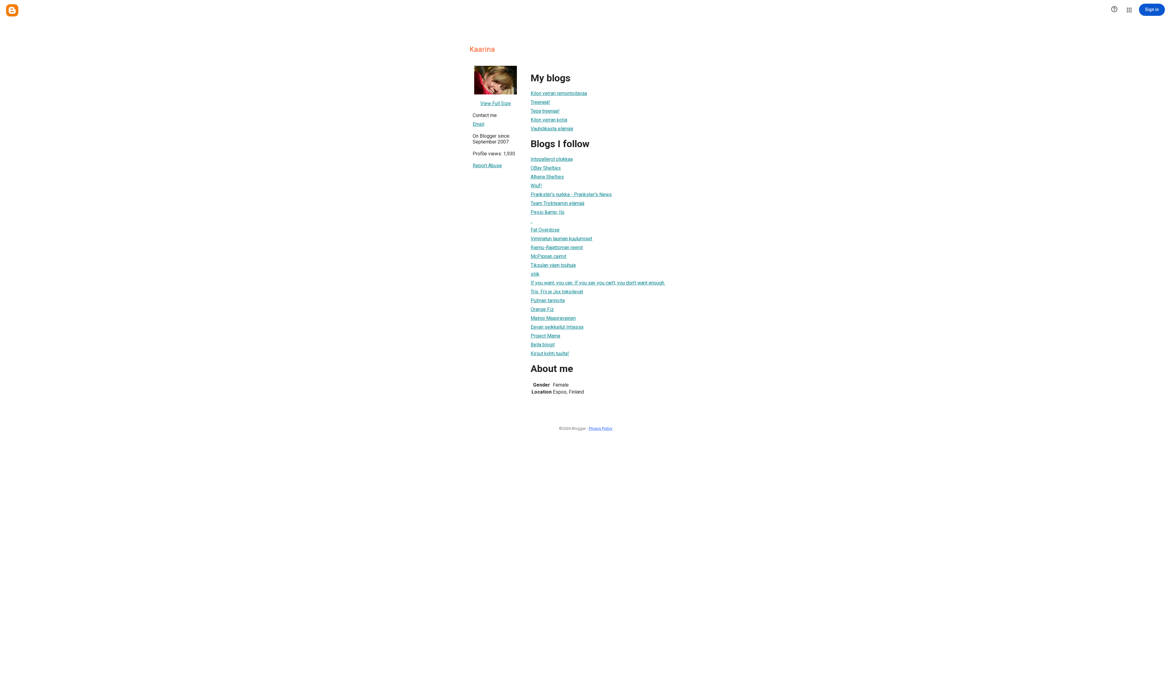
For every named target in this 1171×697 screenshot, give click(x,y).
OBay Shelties (546, 168)
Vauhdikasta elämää (552, 129)
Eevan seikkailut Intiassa (557, 327)
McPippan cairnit (548, 256)
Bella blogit (543, 345)
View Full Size (495, 103)
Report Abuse (487, 165)
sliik (535, 274)
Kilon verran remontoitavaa (559, 93)
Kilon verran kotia (549, 120)
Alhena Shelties (547, 177)
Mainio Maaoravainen (553, 318)
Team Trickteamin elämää (557, 203)
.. (531, 221)
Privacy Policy (600, 428)
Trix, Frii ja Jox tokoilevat (557, 292)
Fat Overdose (545, 230)
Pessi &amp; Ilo (547, 212)
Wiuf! (536, 186)
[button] (1114, 9)
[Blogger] (12, 10)
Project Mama (545, 336)
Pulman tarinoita (548, 300)
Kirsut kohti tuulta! (550, 353)
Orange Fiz (542, 309)
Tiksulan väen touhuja (553, 265)
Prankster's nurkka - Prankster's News (571, 194)
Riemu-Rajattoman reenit (557, 247)
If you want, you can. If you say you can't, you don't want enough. (598, 283)
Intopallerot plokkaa (552, 159)
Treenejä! (540, 102)
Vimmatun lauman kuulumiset (561, 239)
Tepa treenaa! (545, 111)
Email (478, 124)
